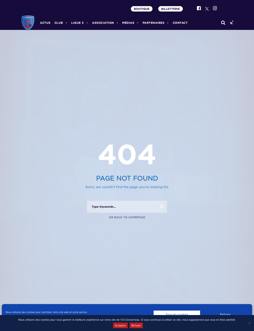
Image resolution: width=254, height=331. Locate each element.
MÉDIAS (128, 22)
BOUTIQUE (141, 8)
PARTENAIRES (154, 22)
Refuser (225, 314)
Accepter (120, 325)
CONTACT (180, 22)
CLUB (58, 22)
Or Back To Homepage (127, 217)
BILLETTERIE (170, 8)
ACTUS (45, 22)
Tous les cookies (176, 314)
